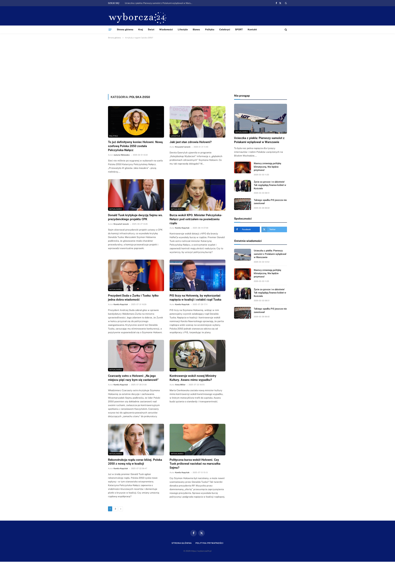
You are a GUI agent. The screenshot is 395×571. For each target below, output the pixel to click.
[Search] (285, 29)
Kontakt (252, 29)
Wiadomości (166, 29)
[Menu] (110, 29)
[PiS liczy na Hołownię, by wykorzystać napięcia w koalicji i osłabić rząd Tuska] (198, 275)
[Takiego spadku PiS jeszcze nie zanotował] (242, 204)
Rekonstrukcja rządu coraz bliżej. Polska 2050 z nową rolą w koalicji (135, 462)
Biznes (196, 29)
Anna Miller (180, 385)
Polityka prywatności (209, 543)
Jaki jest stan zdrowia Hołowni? (191, 142)
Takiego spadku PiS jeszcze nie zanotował (270, 202)
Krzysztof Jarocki (182, 147)
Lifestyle (183, 29)
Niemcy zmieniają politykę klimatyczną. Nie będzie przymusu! (155, 3)
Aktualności (115, 209)
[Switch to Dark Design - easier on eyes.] (285, 3)
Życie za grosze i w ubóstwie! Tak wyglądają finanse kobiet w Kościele (270, 185)
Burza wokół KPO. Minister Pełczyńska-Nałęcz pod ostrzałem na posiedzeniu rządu (196, 219)
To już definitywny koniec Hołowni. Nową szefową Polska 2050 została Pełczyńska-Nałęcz (135, 146)
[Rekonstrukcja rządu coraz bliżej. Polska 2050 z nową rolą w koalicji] (136, 439)
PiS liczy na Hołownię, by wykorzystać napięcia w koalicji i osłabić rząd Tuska (195, 297)
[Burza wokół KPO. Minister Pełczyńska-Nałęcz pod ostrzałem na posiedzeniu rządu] (198, 195)
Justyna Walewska (122, 155)
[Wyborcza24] (138, 17)
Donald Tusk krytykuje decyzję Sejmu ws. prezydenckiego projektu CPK (135, 217)
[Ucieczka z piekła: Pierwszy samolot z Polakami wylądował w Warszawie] (260, 119)
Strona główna (125, 29)
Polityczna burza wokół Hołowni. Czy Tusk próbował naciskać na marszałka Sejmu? (195, 464)
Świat (151, 29)
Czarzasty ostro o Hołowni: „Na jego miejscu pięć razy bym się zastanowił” (133, 378)
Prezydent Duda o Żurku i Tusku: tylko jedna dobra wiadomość (133, 297)
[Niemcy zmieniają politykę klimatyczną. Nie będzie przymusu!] (242, 167)
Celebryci (224, 29)
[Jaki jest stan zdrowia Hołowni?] (198, 122)
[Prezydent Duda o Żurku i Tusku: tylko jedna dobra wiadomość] (136, 275)
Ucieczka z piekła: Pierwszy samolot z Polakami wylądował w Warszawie (259, 140)
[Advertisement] (197, 66)
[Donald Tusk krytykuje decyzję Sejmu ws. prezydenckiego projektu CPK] (136, 195)
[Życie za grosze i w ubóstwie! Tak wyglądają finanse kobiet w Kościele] (242, 186)
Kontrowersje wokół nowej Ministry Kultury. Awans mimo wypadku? (193, 378)
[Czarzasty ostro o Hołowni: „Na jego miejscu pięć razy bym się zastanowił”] (136, 355)
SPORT (239, 29)
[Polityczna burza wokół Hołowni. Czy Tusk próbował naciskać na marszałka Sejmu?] (198, 439)
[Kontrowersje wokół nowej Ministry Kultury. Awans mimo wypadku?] (198, 355)
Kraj (140, 29)
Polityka (209, 29)
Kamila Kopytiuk (182, 228)
